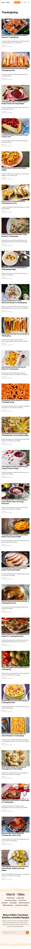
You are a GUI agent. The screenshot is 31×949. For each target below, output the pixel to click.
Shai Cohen (4, 46)
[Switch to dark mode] (25, 2)
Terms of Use (22, 900)
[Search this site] (22, 2)
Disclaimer (5, 903)
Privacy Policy (11, 898)
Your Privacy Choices (11, 900)
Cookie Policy (20, 898)
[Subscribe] (27, 932)
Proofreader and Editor (21, 905)
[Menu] (29, 2)
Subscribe (17, 2)
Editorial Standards (24, 903)
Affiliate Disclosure (8, 905)
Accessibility (13, 903)
